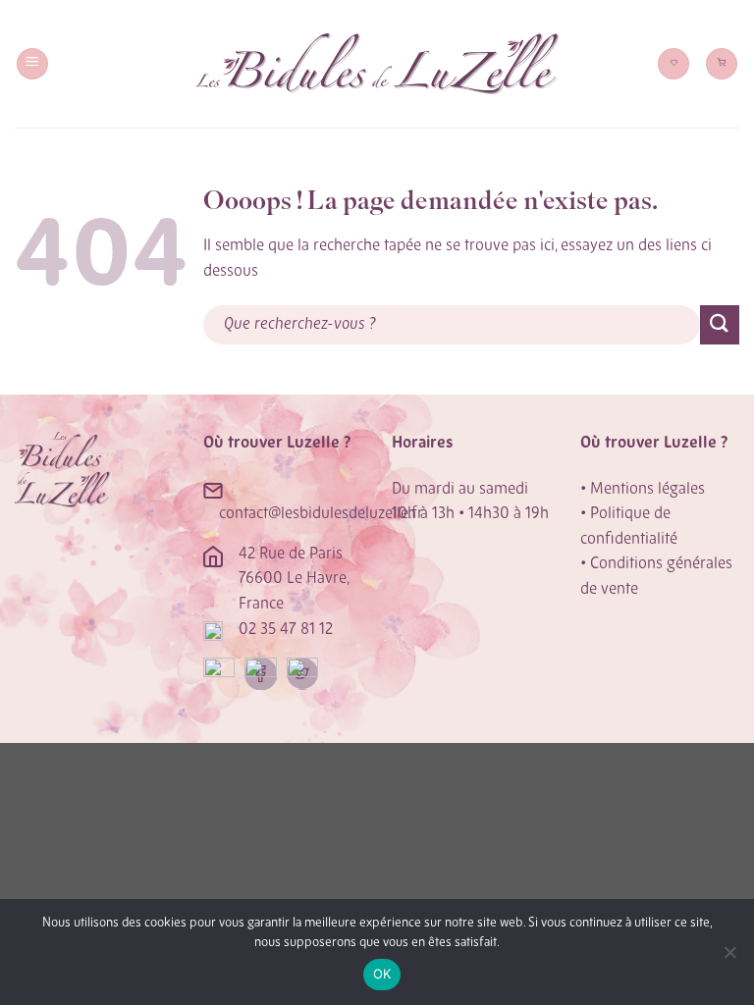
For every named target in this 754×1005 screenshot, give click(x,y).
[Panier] (721, 64)
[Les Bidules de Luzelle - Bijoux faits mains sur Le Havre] (377, 64)
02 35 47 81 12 (286, 630)
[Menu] (32, 64)
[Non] (729, 958)
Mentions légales (647, 490)
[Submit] (719, 324)
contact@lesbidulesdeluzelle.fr (321, 514)
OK (382, 973)
